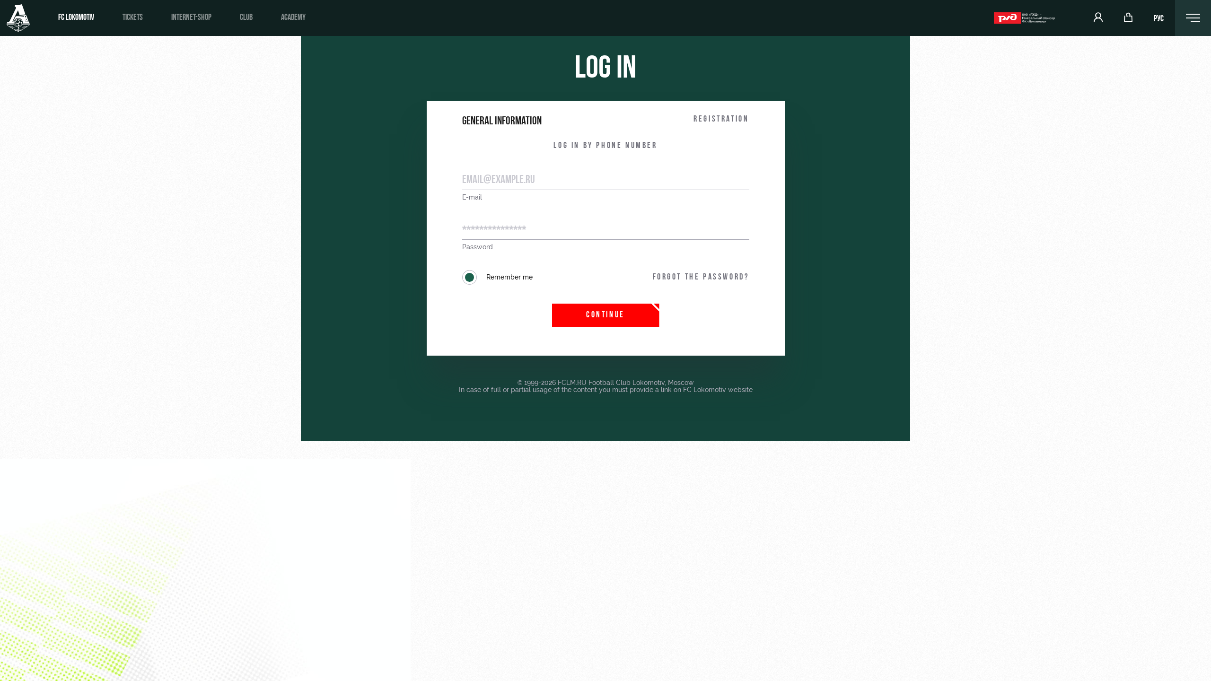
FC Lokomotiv (76, 18)
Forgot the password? (701, 277)
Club (246, 18)
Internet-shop (191, 18)
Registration (721, 119)
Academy (293, 18)
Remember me (509, 277)
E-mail (472, 197)
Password (477, 247)
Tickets (133, 18)
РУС (1159, 19)
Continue (605, 315)
